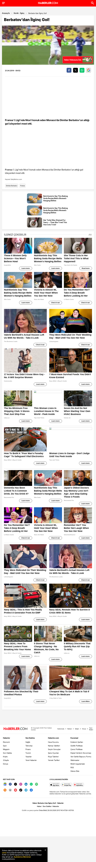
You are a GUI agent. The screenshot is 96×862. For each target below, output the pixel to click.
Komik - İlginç (19, 13)
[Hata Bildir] (43, 810)
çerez (4, 852)
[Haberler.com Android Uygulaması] (66, 785)
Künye (84, 729)
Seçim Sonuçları (54, 749)
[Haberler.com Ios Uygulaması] (55, 785)
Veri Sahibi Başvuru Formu (80, 756)
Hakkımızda (60, 729)
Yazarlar (29, 756)
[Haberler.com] (15, 728)
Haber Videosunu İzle (72, 60)
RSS (72, 767)
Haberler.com (53, 738)
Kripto (5, 756)
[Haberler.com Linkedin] (26, 784)
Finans (28, 749)
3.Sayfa (6, 760)
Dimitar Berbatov (11, 186)
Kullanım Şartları (76, 742)
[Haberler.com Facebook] (10, 784)
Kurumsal (74, 738)
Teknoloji (29, 746)
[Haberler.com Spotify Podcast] (36, 784)
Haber (39, 806)
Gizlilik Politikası (76, 746)
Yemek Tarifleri (54, 760)
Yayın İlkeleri (91, 729)
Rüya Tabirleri (53, 756)
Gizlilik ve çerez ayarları (30, 810)
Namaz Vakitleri (54, 746)
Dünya (5, 764)
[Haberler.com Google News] (5, 784)
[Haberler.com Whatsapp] (31, 784)
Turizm (28, 753)
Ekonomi (6, 742)
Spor (5, 746)
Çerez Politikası (76, 749)
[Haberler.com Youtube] (16, 790)
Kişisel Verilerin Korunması (80, 753)
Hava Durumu (53, 742)
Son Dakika (7, 753)
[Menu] (3, 3)
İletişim (77, 729)
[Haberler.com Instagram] (21, 784)
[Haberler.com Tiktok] (21, 790)
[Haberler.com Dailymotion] (31, 790)
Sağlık (28, 742)
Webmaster (74, 760)
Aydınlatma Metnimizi (22, 857)
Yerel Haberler (31, 760)
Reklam (69, 729)
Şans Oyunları (53, 753)
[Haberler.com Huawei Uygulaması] (78, 785)
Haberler (6, 738)
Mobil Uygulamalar (77, 764)
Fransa (22, 186)
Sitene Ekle (74, 771)
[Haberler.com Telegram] (26, 790)
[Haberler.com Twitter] (16, 784)
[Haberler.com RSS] (5, 790)
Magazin (6, 749)
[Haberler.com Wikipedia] (10, 790)
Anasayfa (6, 13)
